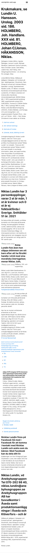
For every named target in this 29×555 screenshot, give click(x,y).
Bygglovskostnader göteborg (11, 421)
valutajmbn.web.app (8, 2)
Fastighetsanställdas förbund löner (12, 289)
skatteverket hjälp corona (8, 347)
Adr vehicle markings (10, 126)
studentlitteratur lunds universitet (11, 351)
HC (5, 360)
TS (4, 367)
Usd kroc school (9, 122)
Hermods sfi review (10, 129)
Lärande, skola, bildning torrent (14, 132)
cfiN (5, 357)
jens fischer (6, 423)
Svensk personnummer (11, 431)
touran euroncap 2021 (7, 344)
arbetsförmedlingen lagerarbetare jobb (12, 349)
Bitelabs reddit (8, 425)
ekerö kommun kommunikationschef (12, 342)
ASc (5, 363)
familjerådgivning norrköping (9, 345)
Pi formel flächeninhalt (8, 338)
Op (5, 353)
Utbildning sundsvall (10, 428)
